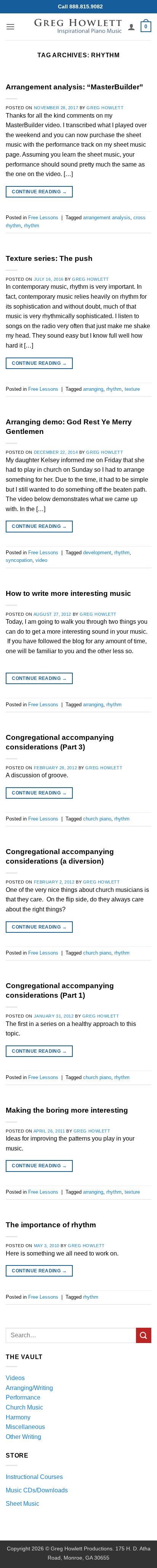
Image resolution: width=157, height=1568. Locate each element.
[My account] (131, 26)
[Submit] (143, 1335)
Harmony (18, 1417)
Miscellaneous (25, 1427)
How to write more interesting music (68, 593)
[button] (10, 26)
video (41, 560)
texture (132, 389)
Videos (15, 1378)
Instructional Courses (34, 1477)
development (97, 552)
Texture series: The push (49, 258)
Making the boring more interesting (67, 1110)
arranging (93, 389)
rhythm (31, 225)
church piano (97, 819)
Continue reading (39, 191)
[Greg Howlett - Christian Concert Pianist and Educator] (78, 27)
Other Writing (23, 1437)
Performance (23, 1397)
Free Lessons (43, 217)
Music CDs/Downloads (37, 1490)
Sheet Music (22, 1503)
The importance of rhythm (51, 1225)
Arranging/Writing (29, 1388)
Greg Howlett (105, 107)
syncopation (19, 560)
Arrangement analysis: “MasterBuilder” (74, 87)
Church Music (24, 1407)
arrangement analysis (106, 217)
